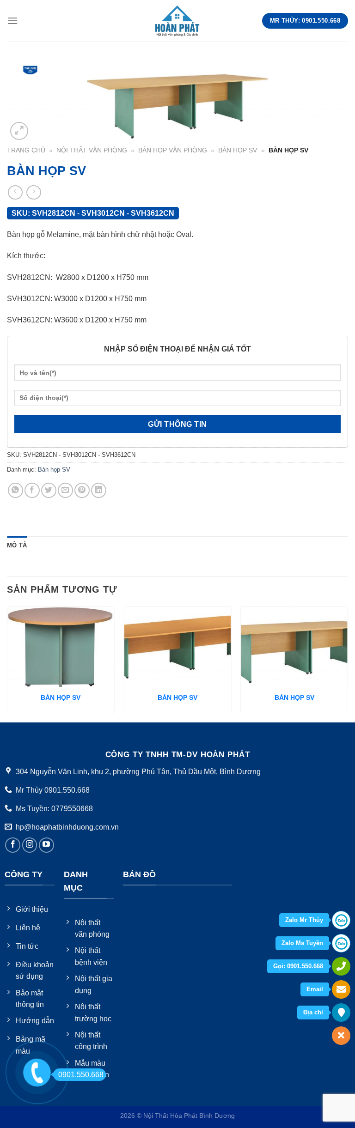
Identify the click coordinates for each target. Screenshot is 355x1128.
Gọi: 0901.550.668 (298, 966)
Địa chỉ (313, 1012)
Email (314, 989)
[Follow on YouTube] (46, 845)
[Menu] (12, 20)
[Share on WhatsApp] (15, 490)
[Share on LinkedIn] (98, 490)
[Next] (348, 664)
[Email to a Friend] (65, 490)
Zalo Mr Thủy (304, 919)
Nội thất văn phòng (91, 150)
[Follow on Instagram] (29, 845)
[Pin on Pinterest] (82, 490)
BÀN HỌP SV (60, 697)
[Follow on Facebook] (12, 845)
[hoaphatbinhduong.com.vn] (177, 20)
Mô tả (17, 545)
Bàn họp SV (237, 150)
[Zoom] (19, 131)
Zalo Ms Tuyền (302, 943)
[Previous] (7, 664)
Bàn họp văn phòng (172, 150)
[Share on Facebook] (32, 490)
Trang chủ (26, 150)
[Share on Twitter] (48, 490)
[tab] (17, 545)
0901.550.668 (81, 1075)
